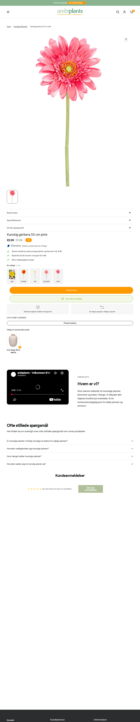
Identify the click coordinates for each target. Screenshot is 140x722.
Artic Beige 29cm (13, 350)
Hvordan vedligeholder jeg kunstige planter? (28, 448)
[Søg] (117, 12)
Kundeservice (57, 720)
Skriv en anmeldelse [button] (91, 488)
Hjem (9, 27)
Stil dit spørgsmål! (15, 228)
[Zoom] (126, 39)
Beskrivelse (12, 213)
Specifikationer (14, 220)
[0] (130, 12)
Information (100, 720)
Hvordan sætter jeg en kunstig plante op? (26, 464)
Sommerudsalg (69, 3)
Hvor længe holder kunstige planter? (24, 456)
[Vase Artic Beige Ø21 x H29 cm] (13, 340)
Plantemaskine (70, 323)
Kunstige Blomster (20, 27)
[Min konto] (124, 12)
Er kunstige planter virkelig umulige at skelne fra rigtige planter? (37, 441)
